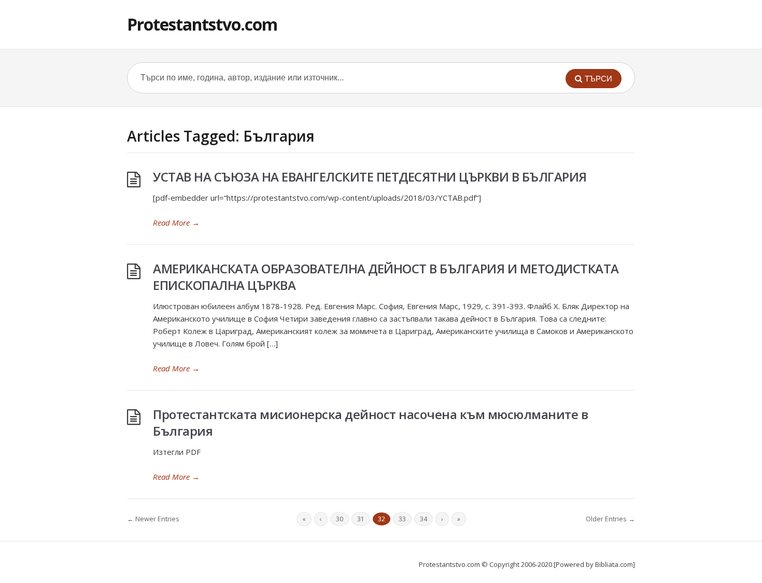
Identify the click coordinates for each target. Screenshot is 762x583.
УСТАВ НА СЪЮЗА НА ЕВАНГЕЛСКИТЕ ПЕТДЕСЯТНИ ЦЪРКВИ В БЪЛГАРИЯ (370, 176)
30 (339, 519)
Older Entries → (610, 518)
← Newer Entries (153, 518)
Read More (176, 222)
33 (402, 519)
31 (360, 519)
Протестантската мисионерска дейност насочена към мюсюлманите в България (370, 422)
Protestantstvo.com (202, 24)
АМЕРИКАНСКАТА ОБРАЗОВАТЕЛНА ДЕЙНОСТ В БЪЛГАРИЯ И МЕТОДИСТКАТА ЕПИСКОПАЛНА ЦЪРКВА (386, 277)
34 (423, 519)
